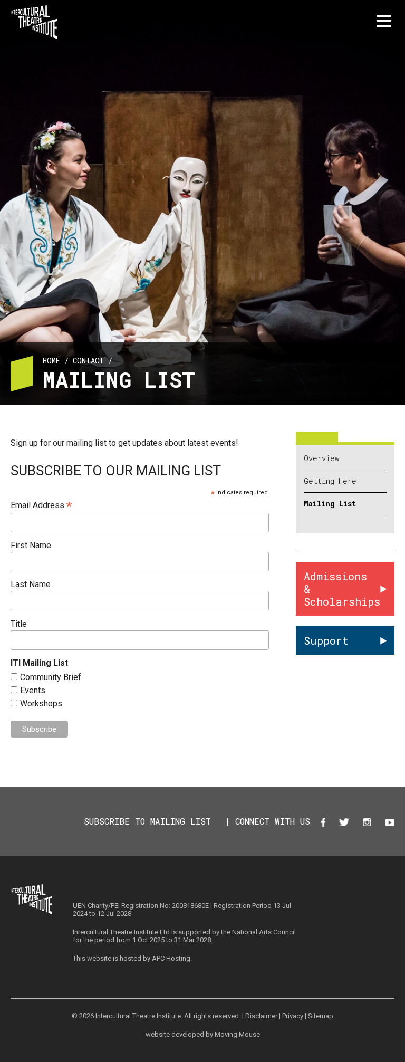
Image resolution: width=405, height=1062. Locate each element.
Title (19, 624)
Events (32, 690)
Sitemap (320, 1016)
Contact (88, 361)
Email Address (41, 505)
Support (326, 640)
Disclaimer (261, 1016)
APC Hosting (171, 958)
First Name (31, 545)
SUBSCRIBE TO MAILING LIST (147, 821)
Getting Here (330, 481)
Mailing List (330, 504)
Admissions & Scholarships (342, 588)
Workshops (41, 704)
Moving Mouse (237, 1034)
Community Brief (50, 677)
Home (51, 361)
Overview (321, 458)
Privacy (292, 1016)
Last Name (31, 584)
